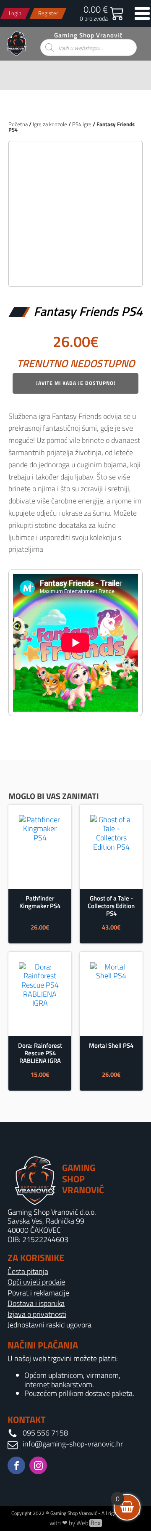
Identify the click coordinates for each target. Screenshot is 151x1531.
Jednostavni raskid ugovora (49, 1325)
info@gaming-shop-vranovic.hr (73, 1444)
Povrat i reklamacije (38, 1293)
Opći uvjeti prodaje (36, 1282)
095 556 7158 (45, 1433)
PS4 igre (81, 124)
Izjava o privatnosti (37, 1314)
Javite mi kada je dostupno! (75, 383)
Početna (18, 124)
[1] (75, 271)
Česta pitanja (28, 1271)
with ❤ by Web (75, 1523)
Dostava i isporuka (36, 1303)
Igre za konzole (50, 124)
